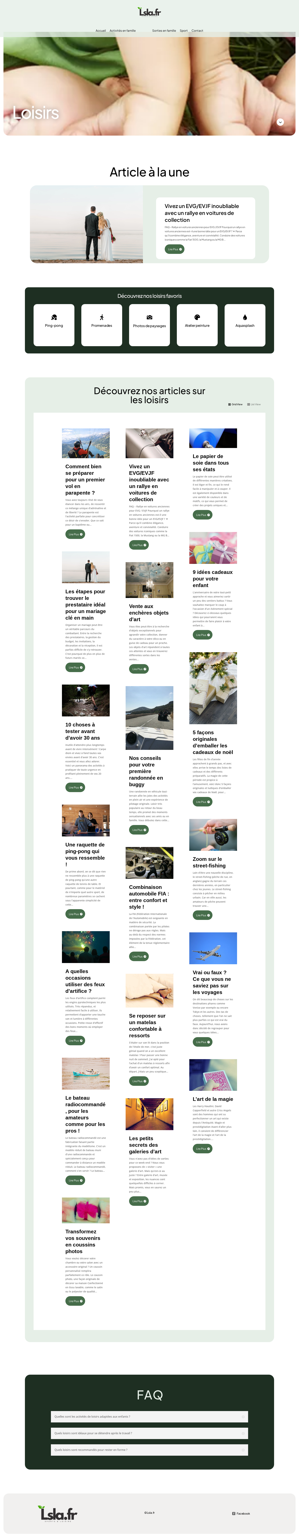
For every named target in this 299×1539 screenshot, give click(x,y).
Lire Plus (173, 249)
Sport (184, 30)
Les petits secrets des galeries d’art (145, 1145)
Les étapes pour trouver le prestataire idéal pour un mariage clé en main (85, 605)
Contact (197, 30)
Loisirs (143, 30)
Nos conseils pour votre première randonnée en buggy (146, 771)
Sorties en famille (164, 30)
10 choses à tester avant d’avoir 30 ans (82, 731)
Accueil (101, 30)
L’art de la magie (213, 1099)
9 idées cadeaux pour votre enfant (213, 578)
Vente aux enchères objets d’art (149, 612)
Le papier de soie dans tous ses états (211, 462)
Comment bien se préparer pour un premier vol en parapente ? (85, 480)
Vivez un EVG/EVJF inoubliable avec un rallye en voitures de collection (202, 213)
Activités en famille (123, 30)
